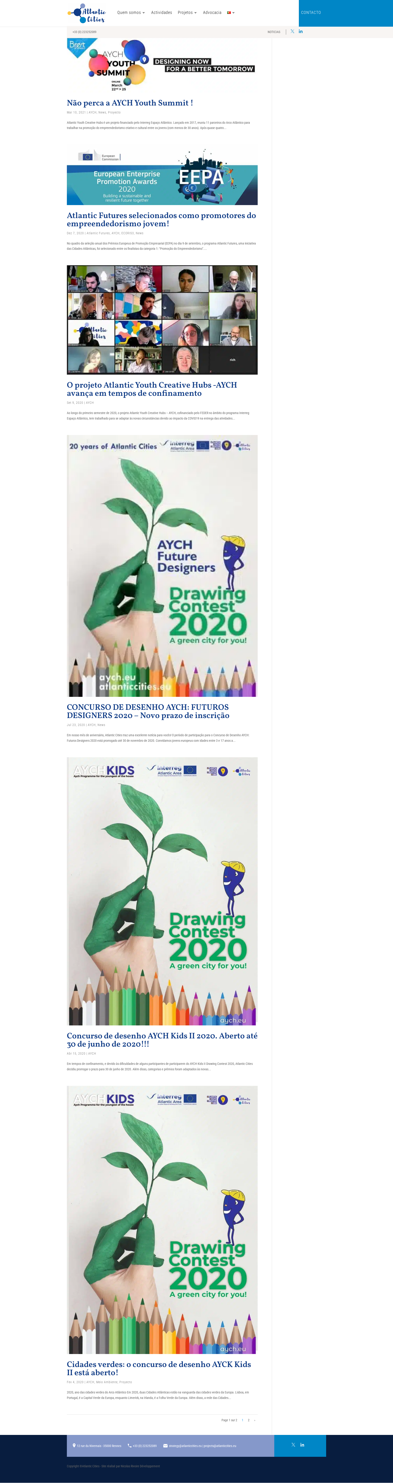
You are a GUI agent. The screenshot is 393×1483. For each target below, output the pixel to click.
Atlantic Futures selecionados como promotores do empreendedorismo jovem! (161, 220)
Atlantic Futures (98, 233)
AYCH (93, 112)
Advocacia (212, 13)
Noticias (274, 32)
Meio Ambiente (107, 1382)
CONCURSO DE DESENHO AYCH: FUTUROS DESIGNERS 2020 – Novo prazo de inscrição (148, 712)
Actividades (161, 13)
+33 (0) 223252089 (84, 32)
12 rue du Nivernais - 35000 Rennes (99, 1446)
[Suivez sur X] (292, 31)
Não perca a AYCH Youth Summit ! (130, 103)
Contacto (311, 13)
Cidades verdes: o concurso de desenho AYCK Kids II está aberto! (159, 1369)
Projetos (185, 13)
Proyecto (114, 112)
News (102, 112)
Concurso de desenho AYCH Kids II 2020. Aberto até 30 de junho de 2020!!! (162, 1040)
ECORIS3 (127, 233)
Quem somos (129, 13)
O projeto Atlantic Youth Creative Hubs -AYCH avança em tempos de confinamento (152, 389)
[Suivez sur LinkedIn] (300, 31)
